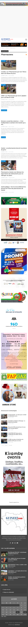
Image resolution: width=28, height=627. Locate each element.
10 (3, 609)
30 (25, 614)
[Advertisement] (14, 21)
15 (21, 609)
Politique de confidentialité (8, 592)
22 (21, 612)
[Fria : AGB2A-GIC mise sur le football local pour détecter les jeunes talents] (4, 560)
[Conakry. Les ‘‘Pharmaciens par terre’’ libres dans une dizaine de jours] (8, 65)
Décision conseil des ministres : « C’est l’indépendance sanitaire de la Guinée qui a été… (13, 122)
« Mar (2, 616)
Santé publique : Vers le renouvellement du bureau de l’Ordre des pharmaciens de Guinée (13, 188)
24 (3, 614)
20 (14, 612)
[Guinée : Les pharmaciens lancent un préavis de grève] (8, 141)
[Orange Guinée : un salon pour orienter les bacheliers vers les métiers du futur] (4, 416)
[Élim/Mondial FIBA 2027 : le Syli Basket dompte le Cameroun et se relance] (4, 554)
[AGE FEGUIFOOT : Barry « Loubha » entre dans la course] (4, 566)
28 (17, 614)
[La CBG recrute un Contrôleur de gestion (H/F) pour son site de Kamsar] (4, 441)
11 (6, 609)
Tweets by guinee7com (14, 502)
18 (6, 612)
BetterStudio (17, 624)
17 (3, 612)
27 (14, 614)
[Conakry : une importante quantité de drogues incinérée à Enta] (4, 578)
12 (10, 609)
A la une (3, 60)
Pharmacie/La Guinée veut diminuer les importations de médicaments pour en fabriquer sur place (12, 173)
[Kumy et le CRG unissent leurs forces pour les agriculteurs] (4, 428)
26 (10, 614)
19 (10, 612)
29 (21, 614)
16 (25, 609)
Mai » (5, 616)
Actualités (4, 110)
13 (14, 609)
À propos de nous (6, 589)
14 (17, 609)
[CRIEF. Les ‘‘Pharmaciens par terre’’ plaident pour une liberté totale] (8, 89)
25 (6, 614)
